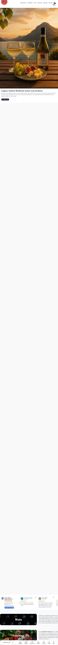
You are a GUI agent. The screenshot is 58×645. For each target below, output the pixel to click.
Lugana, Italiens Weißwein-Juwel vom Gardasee (22, 91)
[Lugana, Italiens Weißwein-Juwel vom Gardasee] (29, 45)
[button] (56, 642)
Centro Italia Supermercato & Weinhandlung (8, 599)
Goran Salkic (44, 598)
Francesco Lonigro (28, 598)
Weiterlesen (5, 99)
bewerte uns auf (8, 607)
